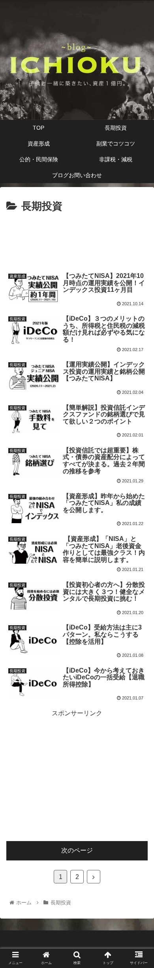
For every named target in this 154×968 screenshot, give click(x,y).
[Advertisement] (77, 239)
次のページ (77, 850)
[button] (138, 755)
